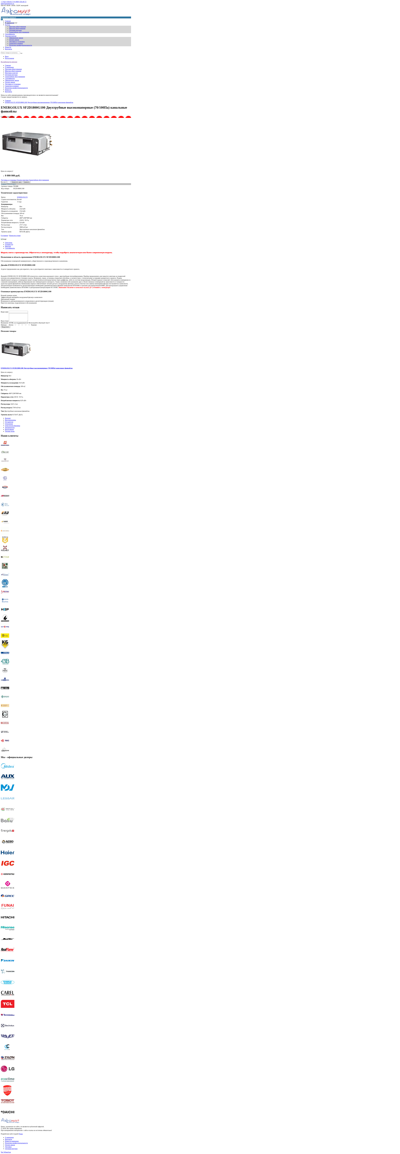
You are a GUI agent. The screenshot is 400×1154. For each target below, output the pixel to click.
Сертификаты (10, 34)
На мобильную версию (9, 62)
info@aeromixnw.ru (7, 3)
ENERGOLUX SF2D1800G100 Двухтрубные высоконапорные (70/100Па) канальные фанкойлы (39, 102)
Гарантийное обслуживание (19, 32)
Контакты (8, 49)
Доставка (8, 1147)
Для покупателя (10, 36)
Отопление (9, 424)
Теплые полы (9, 431)
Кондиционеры (10, 420)
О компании (9, 67)
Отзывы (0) (9, 244)
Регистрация (9, 58)
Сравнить (27, 182)
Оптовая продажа (15, 30)
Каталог (8, 418)
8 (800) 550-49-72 (20, 2)
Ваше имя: (4, 312)
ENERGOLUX (22, 197)
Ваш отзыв (5, 321)
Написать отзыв (15, 235)
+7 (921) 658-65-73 (7, 2)
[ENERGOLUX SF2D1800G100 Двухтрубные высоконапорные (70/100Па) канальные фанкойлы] (27, 169)
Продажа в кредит (11, 73)
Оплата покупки (23, 180)
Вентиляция (9, 429)
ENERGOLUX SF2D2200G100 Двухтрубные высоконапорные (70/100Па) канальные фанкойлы (37, 368)
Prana (21, 1134)
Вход (7, 56)
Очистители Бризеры (12, 426)
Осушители (9, 422)
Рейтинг (4, 325)
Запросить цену (17, 182)
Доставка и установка (17, 41)
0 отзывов (4, 235)
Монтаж (8, 246)
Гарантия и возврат (16, 43)
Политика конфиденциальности (20, 45)
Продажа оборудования (17, 26)
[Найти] (21, 53)
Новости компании (12, 1141)
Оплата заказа (14, 40)
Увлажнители (10, 427)
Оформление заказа (16, 38)
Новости (8, 47)
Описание (8, 242)
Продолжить (5, 327)
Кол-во (3, 182)
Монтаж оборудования (17, 28)
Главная (8, 65)
